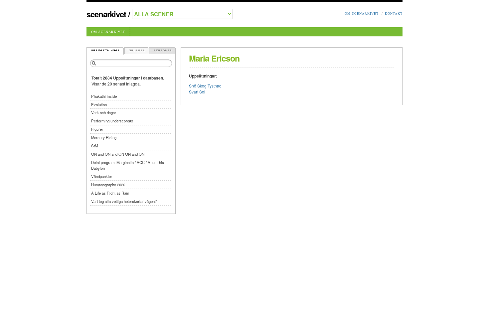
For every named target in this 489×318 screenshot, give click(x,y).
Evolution (99, 104)
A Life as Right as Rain (110, 193)
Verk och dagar (103, 112)
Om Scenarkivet (362, 13)
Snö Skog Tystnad (205, 85)
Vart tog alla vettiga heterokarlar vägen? (124, 201)
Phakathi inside (104, 96)
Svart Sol (197, 91)
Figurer (97, 129)
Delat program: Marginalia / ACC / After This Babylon (127, 165)
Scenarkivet (106, 14)
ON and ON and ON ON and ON (117, 154)
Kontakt (394, 13)
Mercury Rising (103, 137)
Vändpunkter (101, 176)
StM (94, 145)
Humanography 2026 (108, 184)
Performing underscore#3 (112, 120)
